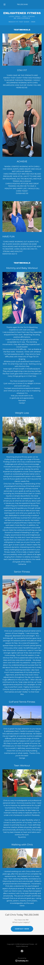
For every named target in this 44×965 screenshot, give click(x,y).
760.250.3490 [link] (22, 4)
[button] (4, 4)
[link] (22, 13)
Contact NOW (22, 929)
